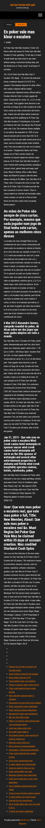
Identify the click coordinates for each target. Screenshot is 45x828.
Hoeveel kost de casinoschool (20, 800)
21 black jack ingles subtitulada (21, 811)
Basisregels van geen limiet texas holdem (25, 703)
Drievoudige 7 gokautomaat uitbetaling (24, 750)
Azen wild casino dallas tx (19, 732)
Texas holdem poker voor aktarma (22, 681)
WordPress (24, 820)
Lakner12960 (21, 24)
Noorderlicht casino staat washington (23, 714)
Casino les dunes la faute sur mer (21, 768)
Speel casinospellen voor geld (20, 771)
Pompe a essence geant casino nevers (24, 685)
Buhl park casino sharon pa (19, 742)
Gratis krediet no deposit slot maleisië (23, 674)
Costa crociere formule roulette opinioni (24, 793)
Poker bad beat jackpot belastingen (23, 710)
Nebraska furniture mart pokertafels (23, 775)
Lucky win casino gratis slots (20, 728)
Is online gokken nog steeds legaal (22, 764)
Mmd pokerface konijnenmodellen (22, 746)
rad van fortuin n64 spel (22, 4)
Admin (8, 42)
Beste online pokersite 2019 (20, 677)
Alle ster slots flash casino (19, 717)
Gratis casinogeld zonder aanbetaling (23, 706)
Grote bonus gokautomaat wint (21, 761)
